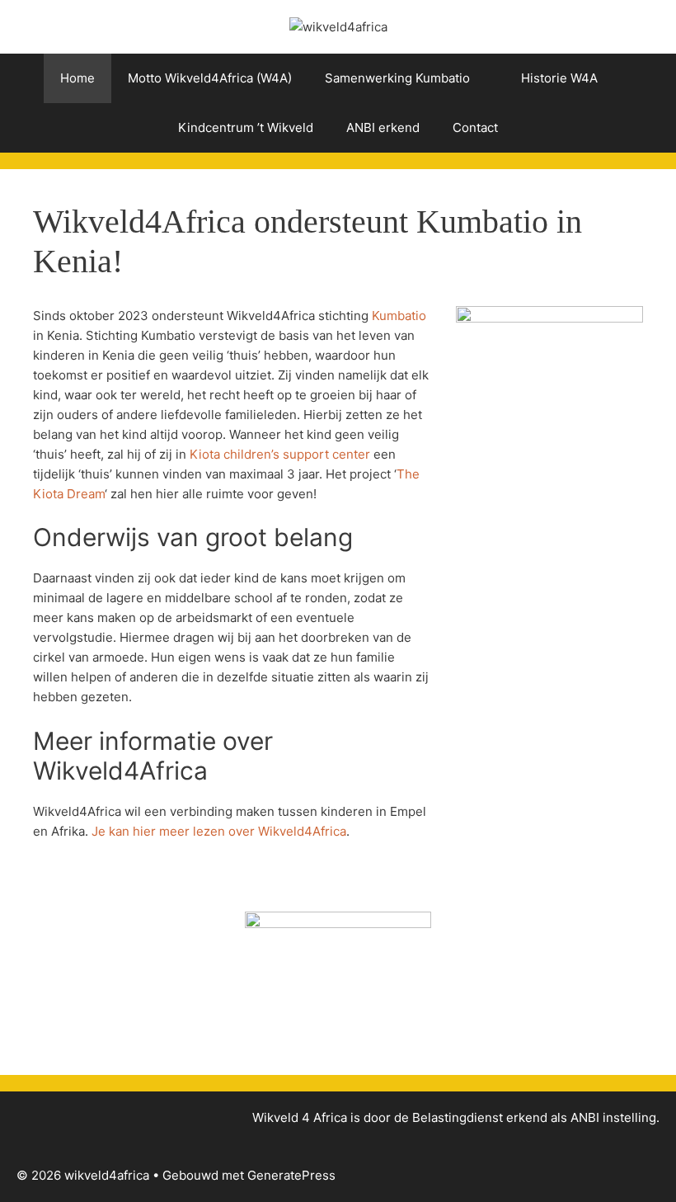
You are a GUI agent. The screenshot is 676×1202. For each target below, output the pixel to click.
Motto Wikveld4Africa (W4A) (210, 78)
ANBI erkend (383, 127)
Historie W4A (559, 78)
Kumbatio (399, 315)
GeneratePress (291, 1175)
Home (77, 78)
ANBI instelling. (615, 1117)
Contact (475, 127)
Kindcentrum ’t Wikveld (245, 127)
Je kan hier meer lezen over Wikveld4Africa (219, 831)
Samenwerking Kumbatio (397, 78)
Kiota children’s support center (280, 454)
